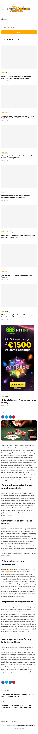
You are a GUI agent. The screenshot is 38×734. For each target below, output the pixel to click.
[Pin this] (13, 417)
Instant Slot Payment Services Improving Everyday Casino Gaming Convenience (16, 77)
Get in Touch (5, 721)
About (14, 721)
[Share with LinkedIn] (10, 417)
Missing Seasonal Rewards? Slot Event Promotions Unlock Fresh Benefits (15, 197)
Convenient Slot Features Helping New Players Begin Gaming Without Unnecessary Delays (18, 117)
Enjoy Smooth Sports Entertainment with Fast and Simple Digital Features (18, 236)
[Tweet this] (6, 417)
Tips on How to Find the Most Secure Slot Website (16, 276)
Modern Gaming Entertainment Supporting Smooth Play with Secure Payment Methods (17, 316)
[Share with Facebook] (3, 417)
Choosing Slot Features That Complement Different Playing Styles (16, 157)
